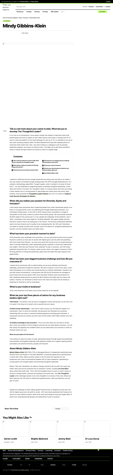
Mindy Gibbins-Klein (17, 352)
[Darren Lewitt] (16, 429)
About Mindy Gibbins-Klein (51, 173)
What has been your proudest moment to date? (25, 170)
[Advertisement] (94, 28)
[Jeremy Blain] (70, 429)
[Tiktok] (96, 12)
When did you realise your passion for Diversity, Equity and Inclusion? (25, 166)
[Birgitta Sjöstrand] (43, 429)
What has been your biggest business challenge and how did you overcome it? (55, 161)
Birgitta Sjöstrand (39, 439)
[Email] (10, 33)
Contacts (107, 6)
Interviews (6, 21)
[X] (90, 12)
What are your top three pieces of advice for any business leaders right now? (55, 169)
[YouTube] (92, 12)
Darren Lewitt (10, 439)
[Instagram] (94, 12)
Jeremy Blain (64, 439)
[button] (108, 1)
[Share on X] (7, 33)
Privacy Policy (24, 1)
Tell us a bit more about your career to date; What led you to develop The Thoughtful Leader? (25, 161)
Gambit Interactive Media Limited (20, 470)
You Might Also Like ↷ (17, 417)
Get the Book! (99, 6)
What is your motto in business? (52, 165)
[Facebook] (88, 12)
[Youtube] (78, 465)
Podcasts (91, 6)
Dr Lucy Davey (92, 439)
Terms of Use (34, 1)
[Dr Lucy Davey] (97, 429)
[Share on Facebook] (4, 33)
